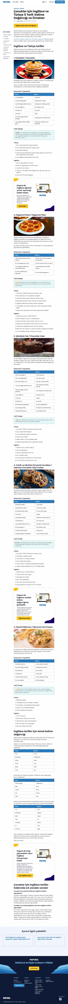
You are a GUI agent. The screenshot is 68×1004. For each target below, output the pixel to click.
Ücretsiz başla (59, 2)
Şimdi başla (22, 206)
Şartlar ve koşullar (26, 981)
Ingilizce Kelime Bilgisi (38, 987)
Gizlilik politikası (28, 983)
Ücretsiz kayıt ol (18, 982)
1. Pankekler (6, 38)
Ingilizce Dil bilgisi (39, 989)
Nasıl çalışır (15, 2)
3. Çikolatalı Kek (7, 45)
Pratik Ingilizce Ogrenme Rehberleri (38, 992)
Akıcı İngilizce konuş (25, 875)
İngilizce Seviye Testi (38, 982)
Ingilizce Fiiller (38, 985)
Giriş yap (51, 2)
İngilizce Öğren (19, 8)
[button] (44, 2)
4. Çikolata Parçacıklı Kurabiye (6, 48)
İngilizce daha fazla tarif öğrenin (26, 25)
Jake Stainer (20, 21)
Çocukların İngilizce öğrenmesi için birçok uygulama (29, 39)
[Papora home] (7, 2)
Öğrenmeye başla (24, 618)
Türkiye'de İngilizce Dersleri (49, 981)
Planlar (22, 2)
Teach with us (19, 985)
